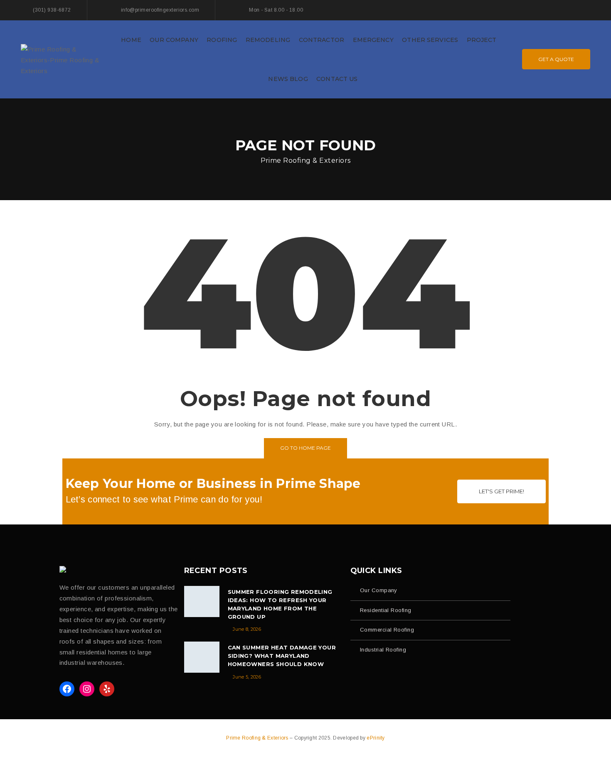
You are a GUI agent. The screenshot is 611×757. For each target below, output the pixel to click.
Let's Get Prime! (501, 491)
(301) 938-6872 (52, 10)
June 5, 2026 (247, 677)
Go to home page (305, 448)
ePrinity (375, 738)
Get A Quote (556, 59)
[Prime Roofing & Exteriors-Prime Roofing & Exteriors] (62, 58)
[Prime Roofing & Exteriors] (65, 569)
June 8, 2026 (247, 629)
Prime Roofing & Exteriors (258, 738)
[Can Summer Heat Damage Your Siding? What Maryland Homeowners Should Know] (201, 657)
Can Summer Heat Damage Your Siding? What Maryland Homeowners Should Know (282, 655)
